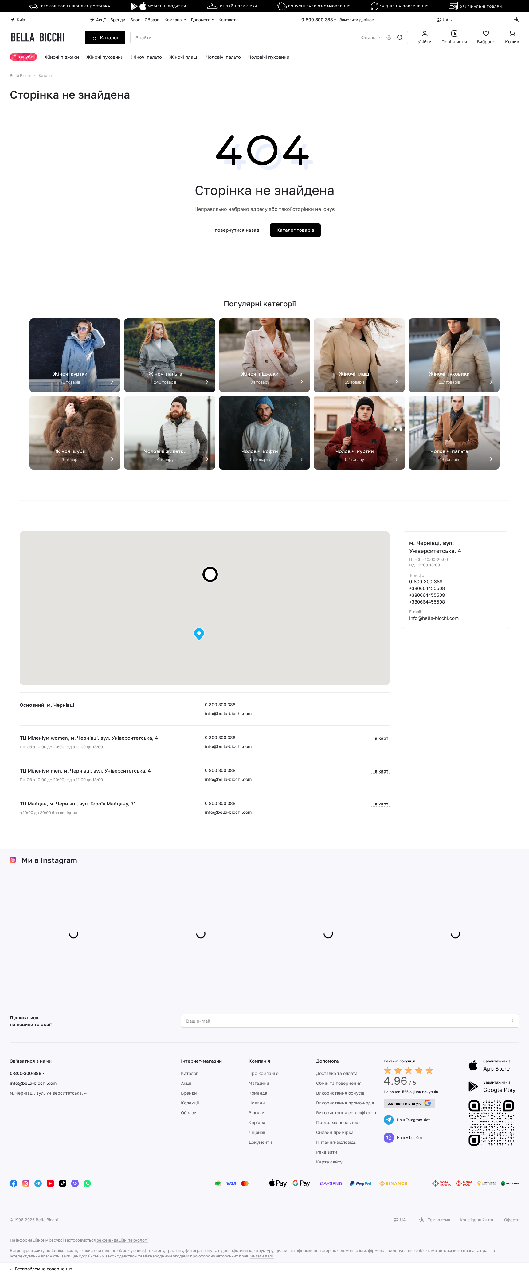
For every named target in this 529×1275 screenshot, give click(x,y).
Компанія (259, 1061)
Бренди (189, 1093)
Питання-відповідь (336, 1142)
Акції (186, 1083)
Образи (189, 1112)
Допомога (327, 1061)
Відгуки (256, 1112)
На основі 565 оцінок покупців (411, 1091)
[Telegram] (38, 1183)
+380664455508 (427, 588)
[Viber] (75, 1183)
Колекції (190, 1102)
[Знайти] (400, 37)
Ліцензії (257, 1132)
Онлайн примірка (335, 1132)
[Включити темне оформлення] (516, 19)
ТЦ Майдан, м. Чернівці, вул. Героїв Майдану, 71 (78, 804)
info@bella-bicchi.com (228, 713)
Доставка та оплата (337, 1073)
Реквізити (326, 1152)
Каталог (189, 1073)
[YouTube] (50, 1183)
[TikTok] (62, 1183)
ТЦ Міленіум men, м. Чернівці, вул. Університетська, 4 (85, 771)
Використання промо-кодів (345, 1102)
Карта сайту (329, 1161)
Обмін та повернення (339, 1083)
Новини (257, 1102)
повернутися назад (237, 230)
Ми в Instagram (49, 860)
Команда (258, 1093)
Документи (260, 1142)
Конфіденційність (477, 1219)
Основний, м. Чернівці (47, 705)
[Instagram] (25, 1183)
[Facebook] (13, 1183)
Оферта (511, 1219)
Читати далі (261, 1255)
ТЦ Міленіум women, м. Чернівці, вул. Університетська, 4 (89, 738)
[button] (199, 634)
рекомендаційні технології (122, 1240)
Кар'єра (257, 1122)
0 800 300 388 (220, 704)
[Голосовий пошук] (389, 37)
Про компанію (264, 1073)
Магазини (259, 1083)
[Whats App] (87, 1183)
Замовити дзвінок (356, 19)
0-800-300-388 (317, 19)
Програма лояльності (339, 1122)
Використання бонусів (340, 1093)
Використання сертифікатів (346, 1112)
